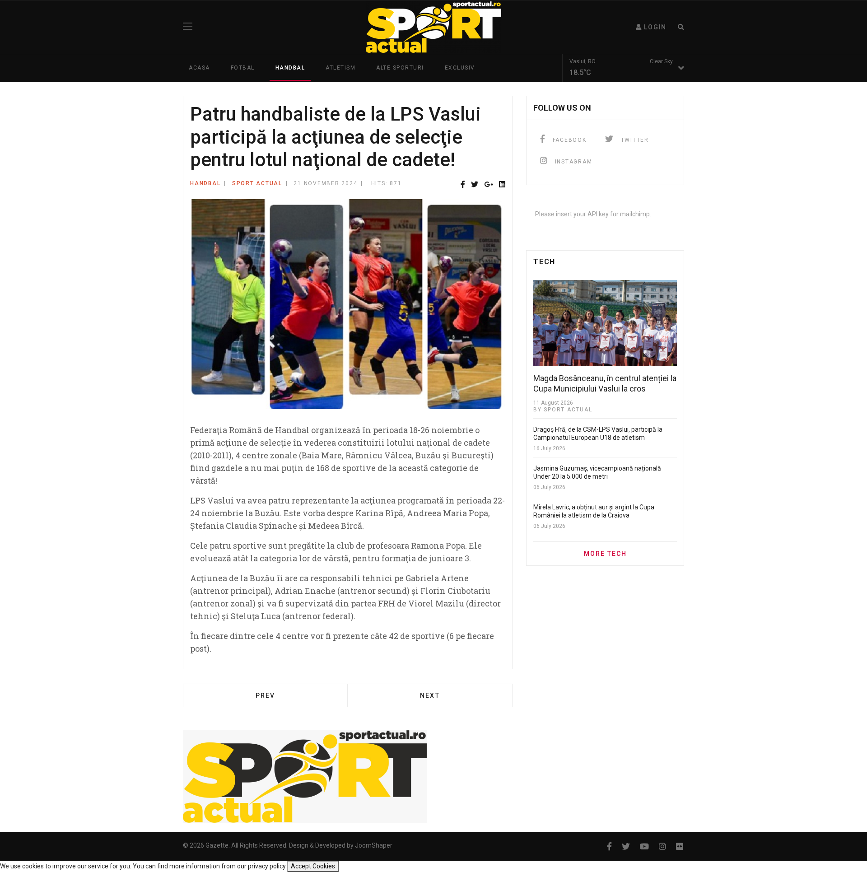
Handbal (290, 68)
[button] (651, 27)
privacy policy (267, 866)
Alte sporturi (400, 68)
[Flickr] (679, 846)
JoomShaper (373, 845)
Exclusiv (460, 68)
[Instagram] (662, 846)
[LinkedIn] (502, 185)
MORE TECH (605, 553)
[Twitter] (474, 185)
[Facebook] (463, 185)
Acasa (199, 68)
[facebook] (609, 846)
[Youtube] (644, 846)
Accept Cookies (313, 866)
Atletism (340, 68)
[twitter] (626, 846)
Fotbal (243, 68)
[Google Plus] (488, 185)
